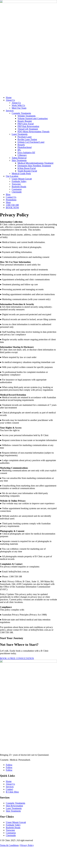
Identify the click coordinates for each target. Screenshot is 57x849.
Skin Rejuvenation (14, 805)
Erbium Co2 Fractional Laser (31, 142)
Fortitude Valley (19, 181)
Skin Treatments (19, 160)
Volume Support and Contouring (33, 118)
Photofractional (25, 147)
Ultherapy (22, 155)
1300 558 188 (12, 205)
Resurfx (21, 144)
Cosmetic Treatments (21, 113)
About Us (10, 100)
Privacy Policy (27, 845)
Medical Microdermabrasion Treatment (35, 163)
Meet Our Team (19, 108)
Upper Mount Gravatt (22, 178)
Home (9, 97)
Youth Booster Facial (27, 171)
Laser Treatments (19, 134)
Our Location (12, 176)
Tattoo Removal (19, 158)
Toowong (16, 184)
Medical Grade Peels (21, 173)
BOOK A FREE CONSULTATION (17, 658)
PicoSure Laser (25, 137)
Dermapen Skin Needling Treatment (34, 165)
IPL (19, 150)
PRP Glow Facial (26, 123)
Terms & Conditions (9, 845)
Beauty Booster (25, 121)
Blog (8, 194)
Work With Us (18, 105)
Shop (8, 202)
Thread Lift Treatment (28, 129)
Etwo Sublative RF (26, 152)
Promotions (11, 199)
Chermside (17, 192)
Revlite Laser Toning (27, 139)
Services (10, 110)
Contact (9, 789)
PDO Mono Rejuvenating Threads (33, 131)
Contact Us (11, 197)
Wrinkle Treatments (27, 116)
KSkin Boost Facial (27, 168)
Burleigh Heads (19, 186)
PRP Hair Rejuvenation (28, 126)
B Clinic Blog (12, 792)
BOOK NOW (12, 207)
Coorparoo (17, 189)
